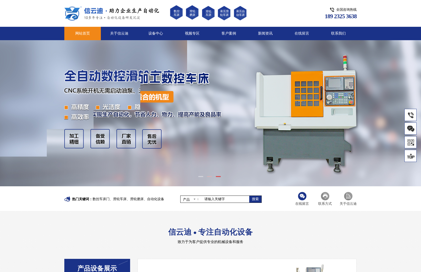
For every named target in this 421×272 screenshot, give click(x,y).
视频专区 (192, 33)
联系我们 (338, 33)
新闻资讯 (265, 33)
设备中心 (155, 33)
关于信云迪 (119, 33)
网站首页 (82, 33)
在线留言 (302, 33)
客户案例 (228, 33)
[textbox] (225, 199)
